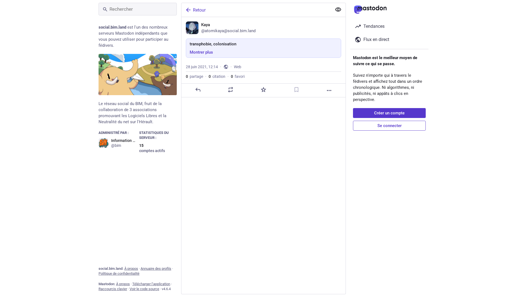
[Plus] (329, 90)
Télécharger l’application (151, 284)
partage (194, 76)
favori (238, 76)
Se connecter (389, 125)
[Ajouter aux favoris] (263, 89)
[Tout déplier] (338, 9)
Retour (199, 10)
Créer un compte (389, 113)
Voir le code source (144, 289)
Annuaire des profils (156, 268)
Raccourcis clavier (113, 289)
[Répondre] (198, 89)
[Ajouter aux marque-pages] (296, 89)
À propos (131, 268)
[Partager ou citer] (230, 89)
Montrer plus (201, 52)
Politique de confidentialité (119, 273)
